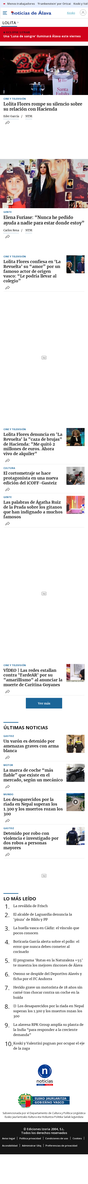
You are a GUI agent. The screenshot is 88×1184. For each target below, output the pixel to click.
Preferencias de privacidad (61, 1145)
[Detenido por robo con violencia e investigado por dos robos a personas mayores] (75, 836)
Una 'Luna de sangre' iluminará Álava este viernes (42, 36)
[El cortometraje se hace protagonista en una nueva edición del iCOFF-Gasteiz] (75, 476)
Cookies (77, 1138)
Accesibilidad (10, 1145)
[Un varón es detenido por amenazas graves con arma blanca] (75, 744)
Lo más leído (19, 898)
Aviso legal (8, 1138)
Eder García (11, 116)
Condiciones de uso (56, 1138)
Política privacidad (30, 1138)
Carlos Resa (11, 230)
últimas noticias (25, 727)
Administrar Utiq (31, 1145)
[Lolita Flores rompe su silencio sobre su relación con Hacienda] (44, 70)
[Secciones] (4, 13)
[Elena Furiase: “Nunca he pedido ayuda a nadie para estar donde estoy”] (44, 183)
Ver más (44, 703)
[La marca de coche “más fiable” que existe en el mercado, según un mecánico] (75, 773)
